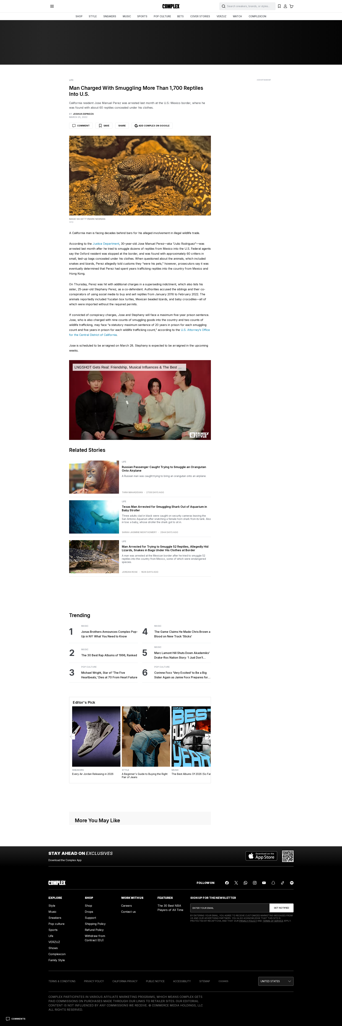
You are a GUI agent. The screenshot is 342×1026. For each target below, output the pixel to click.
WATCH (237, 16)
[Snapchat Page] (273, 883)
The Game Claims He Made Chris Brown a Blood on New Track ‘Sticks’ (182, 634)
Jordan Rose (130, 572)
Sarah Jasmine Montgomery (139, 532)
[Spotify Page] (292, 883)
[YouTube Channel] (264, 883)
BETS (180, 16)
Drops (89, 911)
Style (125, 770)
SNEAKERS (109, 16)
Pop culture (56, 924)
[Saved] (279, 6)
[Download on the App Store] (261, 856)
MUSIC (127, 16)
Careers (126, 905)
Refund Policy (94, 930)
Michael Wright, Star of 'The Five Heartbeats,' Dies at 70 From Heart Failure (109, 675)
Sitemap (204, 981)
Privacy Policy (248, 920)
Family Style (56, 960)
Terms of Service (273, 920)
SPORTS (142, 16)
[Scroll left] (72, 736)
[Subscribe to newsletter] (282, 907)
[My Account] (285, 6)
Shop (88, 905)
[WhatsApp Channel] (245, 883)
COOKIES (223, 981)
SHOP (79, 16)
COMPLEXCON (257, 16)
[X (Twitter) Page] (236, 883)
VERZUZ (221, 16)
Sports (53, 930)
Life (71, 80)
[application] (140, 400)
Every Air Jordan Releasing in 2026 (92, 773)
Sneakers (78, 770)
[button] (276, 981)
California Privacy (125, 981)
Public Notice (155, 981)
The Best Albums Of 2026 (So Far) (192, 773)
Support (90, 917)
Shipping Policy (95, 924)
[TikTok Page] (282, 883)
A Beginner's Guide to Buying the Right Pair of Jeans (144, 775)
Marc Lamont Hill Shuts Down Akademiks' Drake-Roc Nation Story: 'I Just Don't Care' (182, 655)
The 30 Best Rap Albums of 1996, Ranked (109, 655)
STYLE (93, 16)
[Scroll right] (208, 736)
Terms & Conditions (62, 981)
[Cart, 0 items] (291, 6)
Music (84, 626)
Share (122, 125)
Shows (53, 948)
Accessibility (182, 981)
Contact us (128, 911)
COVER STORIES (200, 16)
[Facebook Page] (227, 883)
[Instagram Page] (254, 883)
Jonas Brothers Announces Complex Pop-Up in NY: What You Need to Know (109, 634)
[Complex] (171, 6)
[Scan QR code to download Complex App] (288, 856)
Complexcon (57, 954)
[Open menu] (52, 6)
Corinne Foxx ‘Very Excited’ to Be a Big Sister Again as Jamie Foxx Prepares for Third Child (181, 675)
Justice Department (106, 243)
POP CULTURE (162, 16)
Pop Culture (89, 667)
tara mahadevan (132, 492)
